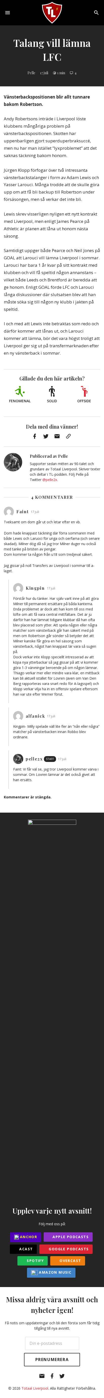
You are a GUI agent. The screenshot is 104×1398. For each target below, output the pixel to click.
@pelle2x (49, 479)
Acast (25, 1249)
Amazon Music (54, 1272)
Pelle (31, 72)
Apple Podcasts (70, 1236)
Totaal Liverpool (34, 1388)
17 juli (44, 72)
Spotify (34, 1260)
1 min (61, 72)
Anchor (28, 1236)
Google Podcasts (68, 1249)
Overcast (69, 1260)
